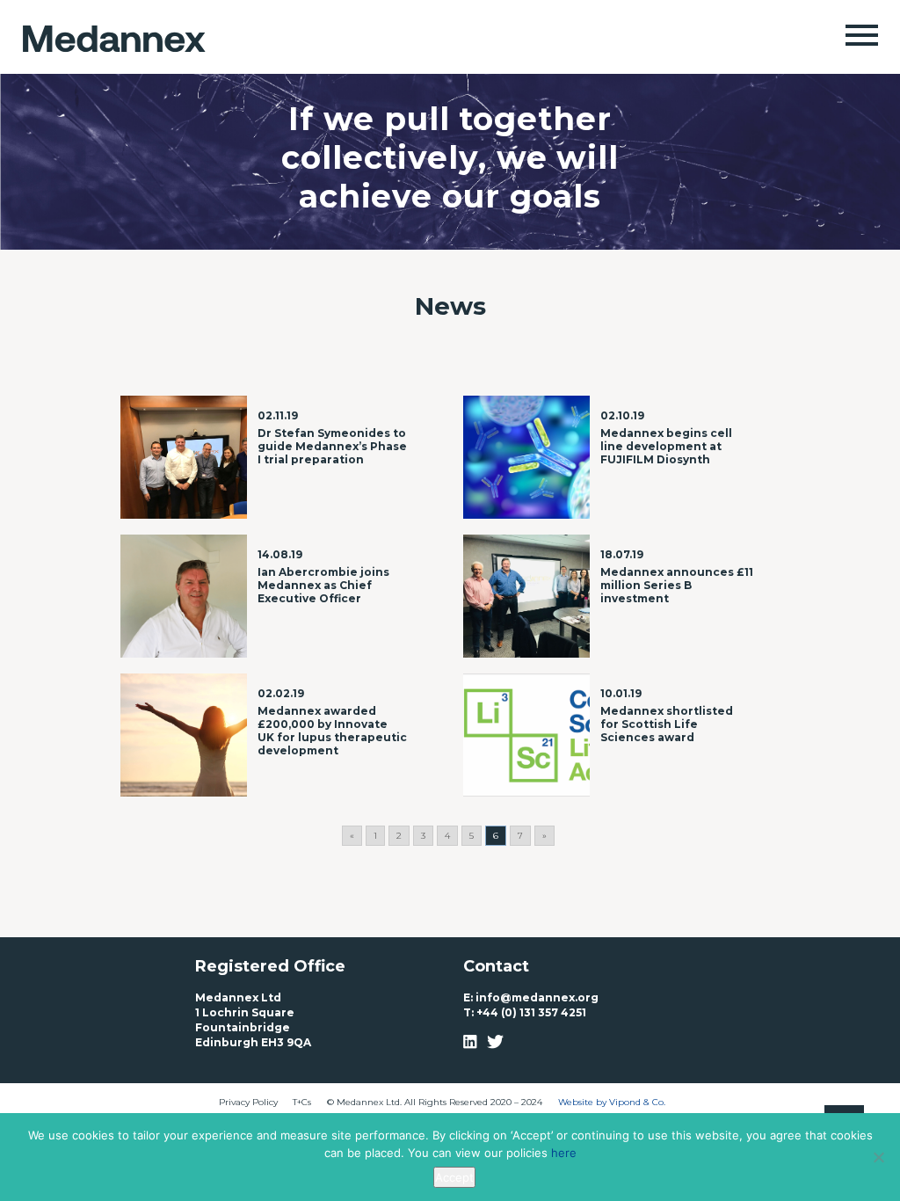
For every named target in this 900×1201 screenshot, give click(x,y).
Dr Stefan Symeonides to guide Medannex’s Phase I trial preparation (332, 446)
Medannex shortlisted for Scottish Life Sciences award (666, 724)
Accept (454, 1177)
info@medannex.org (537, 997)
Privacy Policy (248, 1102)
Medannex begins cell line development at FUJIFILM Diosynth (666, 446)
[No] (878, 1157)
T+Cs (302, 1102)
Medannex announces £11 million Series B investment (676, 585)
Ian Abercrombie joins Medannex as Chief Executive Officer (323, 585)
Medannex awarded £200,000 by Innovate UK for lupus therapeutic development (332, 730)
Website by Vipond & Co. (611, 1102)
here (564, 1153)
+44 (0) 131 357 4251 (531, 1012)
